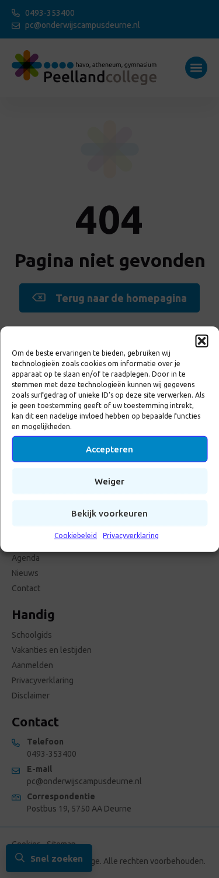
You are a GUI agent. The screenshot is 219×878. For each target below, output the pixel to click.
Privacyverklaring (131, 535)
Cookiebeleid (75, 535)
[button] (201, 341)
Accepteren (109, 449)
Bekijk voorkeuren (109, 513)
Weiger (109, 481)
